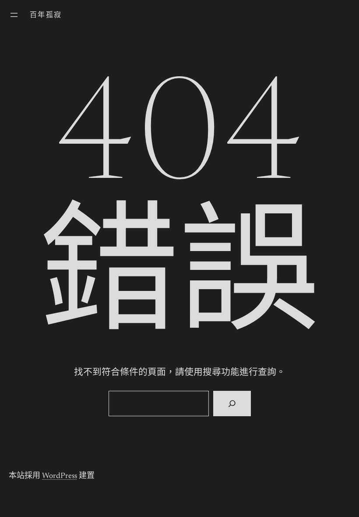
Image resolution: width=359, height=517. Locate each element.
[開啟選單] (14, 15)
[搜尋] (231, 403)
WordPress (59, 476)
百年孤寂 (46, 15)
